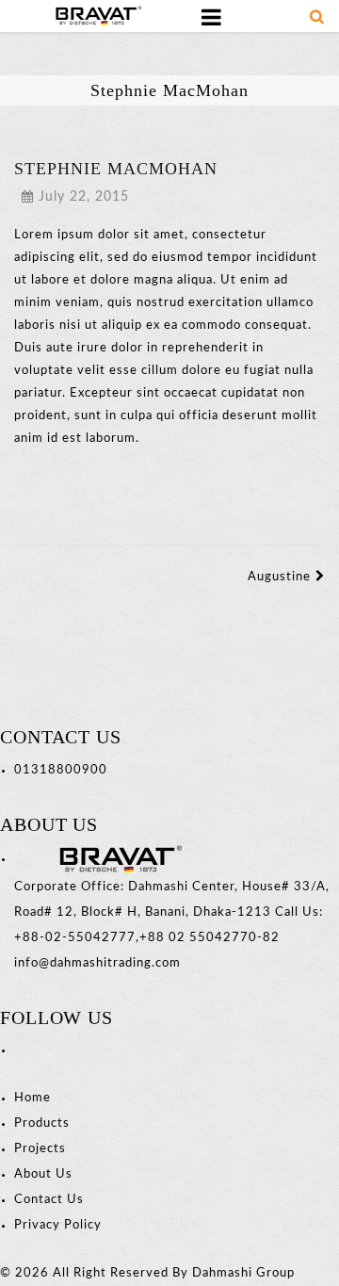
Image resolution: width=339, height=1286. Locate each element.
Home (32, 1098)
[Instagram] (25, 1050)
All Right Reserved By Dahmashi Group (174, 1273)
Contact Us (49, 1200)
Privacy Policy (58, 1225)
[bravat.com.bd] (94, 15)
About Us (43, 1174)
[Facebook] (16, 1050)
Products (42, 1123)
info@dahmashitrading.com (97, 963)
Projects (40, 1149)
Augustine (279, 577)
